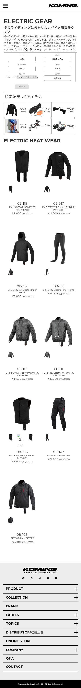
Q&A (10, 658)
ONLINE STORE (18, 641)
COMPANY (14, 650)
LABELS (12, 615)
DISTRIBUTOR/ (24, 632)
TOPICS (12, 623)
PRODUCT (14, 589)
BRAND (12, 606)
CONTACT (14, 667)
